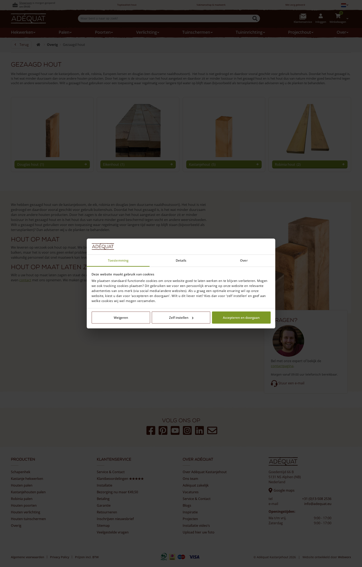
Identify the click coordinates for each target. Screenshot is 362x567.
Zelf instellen (178, 317)
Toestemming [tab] (118, 260)
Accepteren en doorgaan (241, 317)
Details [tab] (181, 260)
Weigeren (121, 317)
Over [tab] (243, 260)
